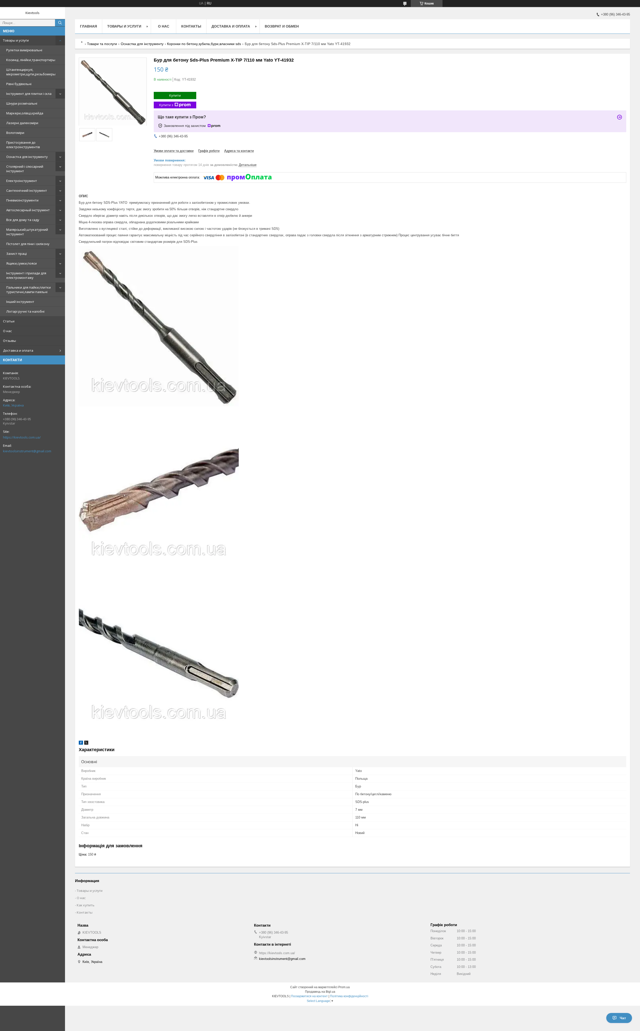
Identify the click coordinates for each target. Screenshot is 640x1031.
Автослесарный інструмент (28, 210)
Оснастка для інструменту (27, 156)
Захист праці (16, 253)
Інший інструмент (20, 301)
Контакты (191, 26)
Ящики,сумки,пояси (21, 263)
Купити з (166, 105)
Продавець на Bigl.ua (320, 991)
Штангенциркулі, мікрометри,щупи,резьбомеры (31, 71)
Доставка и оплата (18, 350)
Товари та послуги (102, 44)
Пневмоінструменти (22, 200)
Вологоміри (15, 132)
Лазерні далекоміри (22, 123)
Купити (175, 95)
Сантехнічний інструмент (26, 190)
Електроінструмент (21, 180)
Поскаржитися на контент (309, 996)
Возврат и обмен (282, 26)
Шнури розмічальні (21, 103)
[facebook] (81, 743)
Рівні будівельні (19, 84)
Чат (623, 1018)
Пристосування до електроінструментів (23, 144)
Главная (88, 26)
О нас (7, 331)
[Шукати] (60, 23)
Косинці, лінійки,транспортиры (30, 60)
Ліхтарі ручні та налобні (25, 311)
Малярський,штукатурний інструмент (27, 231)
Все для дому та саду (22, 220)
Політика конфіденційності (349, 996)
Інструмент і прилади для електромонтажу (26, 275)
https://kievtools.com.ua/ (22, 437)
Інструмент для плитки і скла (29, 93)
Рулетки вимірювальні (24, 50)
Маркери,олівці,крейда (24, 113)
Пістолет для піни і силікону (28, 244)
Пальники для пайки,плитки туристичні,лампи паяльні (28, 289)
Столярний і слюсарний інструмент (24, 168)
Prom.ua (344, 987)
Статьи (8, 321)
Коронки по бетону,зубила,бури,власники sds (204, 44)
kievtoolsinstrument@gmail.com (27, 451)
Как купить (85, 905)
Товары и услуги (16, 40)
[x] (86, 743)
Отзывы (9, 340)
